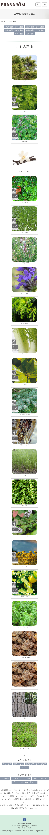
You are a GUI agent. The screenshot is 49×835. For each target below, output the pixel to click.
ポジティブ (30, 764)
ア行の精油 (9, 27)
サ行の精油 (30, 27)
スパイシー (26, 779)
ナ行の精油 (9, 30)
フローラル (5, 779)
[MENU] (44, 4)
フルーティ (16, 779)
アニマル (33, 782)
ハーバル (35, 779)
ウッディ (44, 779)
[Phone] (38, 4)
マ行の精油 (30, 30)
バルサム (24, 782)
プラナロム (13, 4)
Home (3, 21)
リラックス (7, 764)
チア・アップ (41, 764)
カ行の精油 (19, 27)
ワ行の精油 (30, 34)
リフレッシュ (18, 764)
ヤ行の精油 (40, 30)
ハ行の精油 (19, 30)
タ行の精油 (40, 27)
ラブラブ (24, 767)
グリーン (15, 782)
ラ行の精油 (19, 34)
